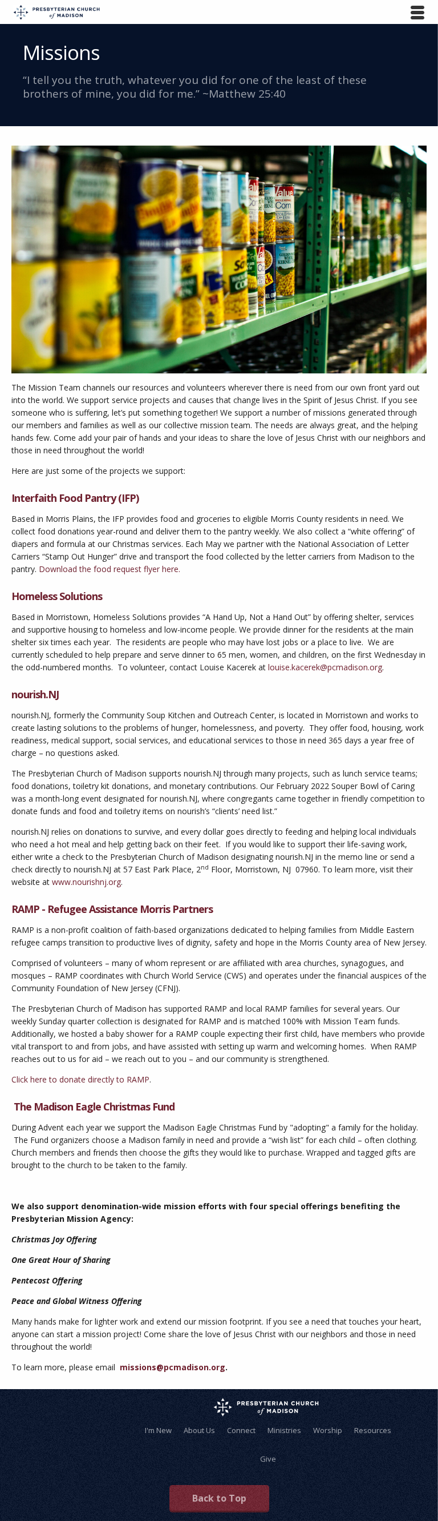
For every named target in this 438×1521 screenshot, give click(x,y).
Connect (241, 1430)
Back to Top (219, 1498)
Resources (372, 1430)
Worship (327, 1430)
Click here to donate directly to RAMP (80, 1079)
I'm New (158, 1430)
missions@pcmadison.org (172, 1367)
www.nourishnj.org (86, 881)
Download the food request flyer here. (110, 569)
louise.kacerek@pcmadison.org (325, 667)
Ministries (284, 1430)
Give (268, 1459)
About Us (199, 1430)
